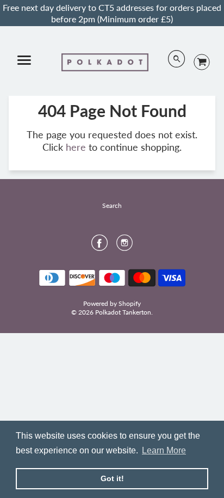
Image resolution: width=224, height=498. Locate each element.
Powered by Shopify (112, 303)
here (76, 147)
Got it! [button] (112, 478)
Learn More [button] (164, 450)
